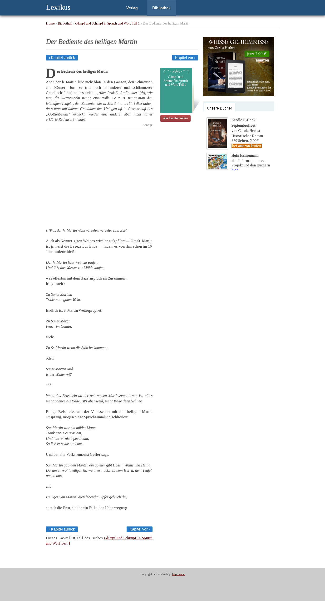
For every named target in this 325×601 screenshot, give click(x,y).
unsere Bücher (219, 108)
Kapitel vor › (185, 58)
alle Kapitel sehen (175, 118)
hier (234, 170)
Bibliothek (161, 8)
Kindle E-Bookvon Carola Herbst (245, 125)
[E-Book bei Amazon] (238, 95)
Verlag (132, 8)
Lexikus (58, 7)
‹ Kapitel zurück (62, 58)
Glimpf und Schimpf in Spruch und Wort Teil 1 (107, 23)
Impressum (178, 574)
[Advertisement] (99, 173)
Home (50, 23)
